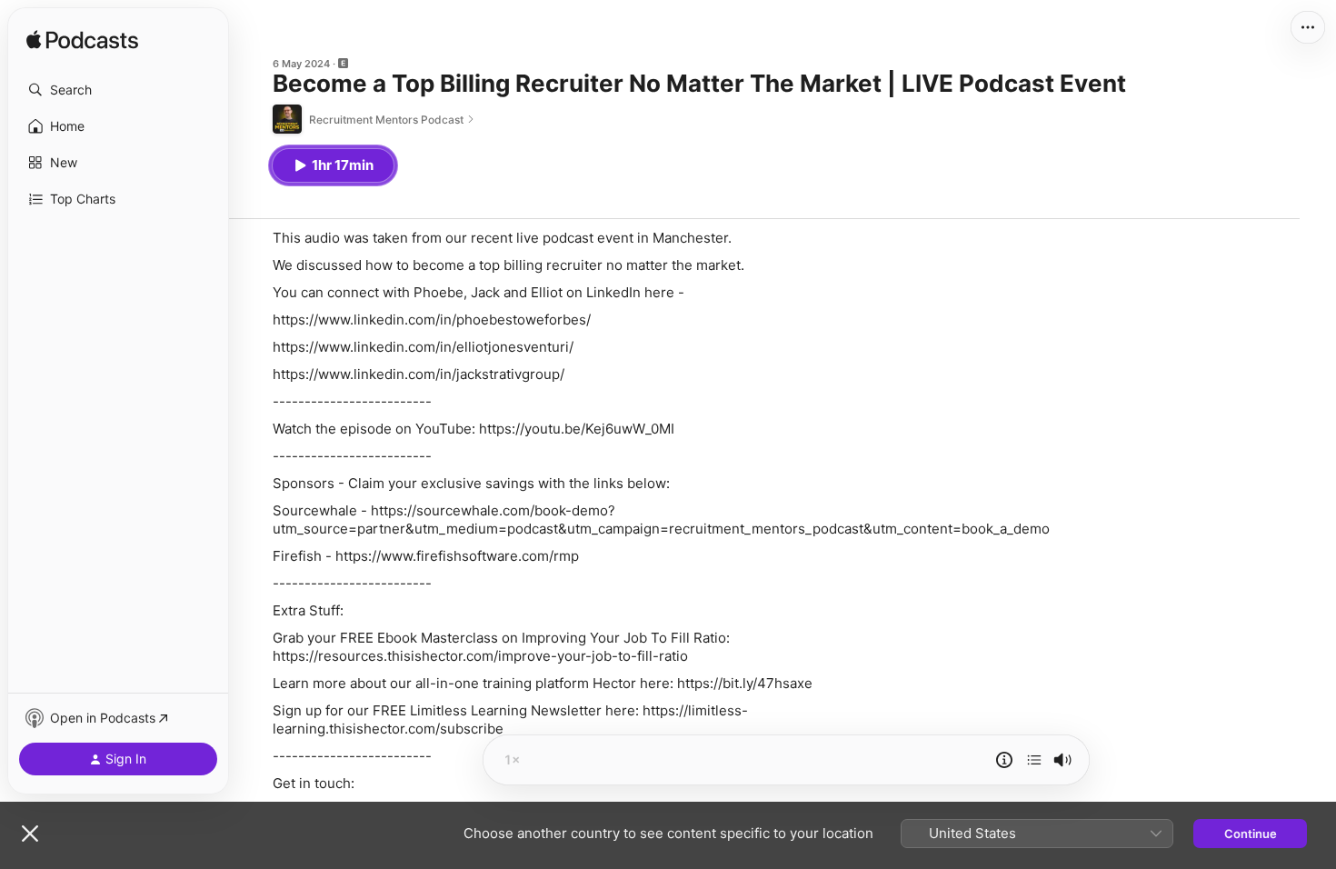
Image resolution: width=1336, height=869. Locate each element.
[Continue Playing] (1034, 760)
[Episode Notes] (1004, 760)
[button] (118, 90)
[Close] (30, 833)
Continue (1250, 833)
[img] (82, 41)
